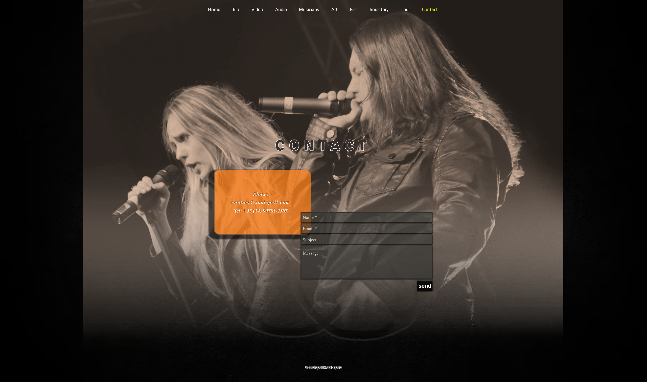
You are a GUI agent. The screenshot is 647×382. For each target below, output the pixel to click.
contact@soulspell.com (261, 202)
